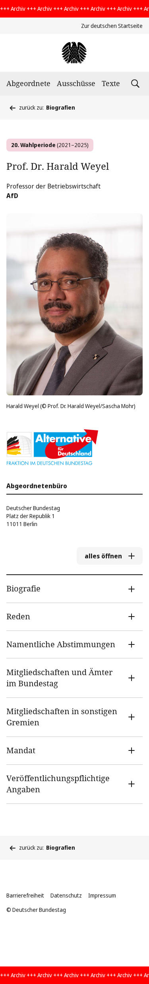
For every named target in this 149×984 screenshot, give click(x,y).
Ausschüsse (76, 83)
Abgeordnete (28, 83)
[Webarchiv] (74, 53)
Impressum (102, 895)
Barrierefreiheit (25, 895)
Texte (111, 83)
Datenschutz (66, 895)
